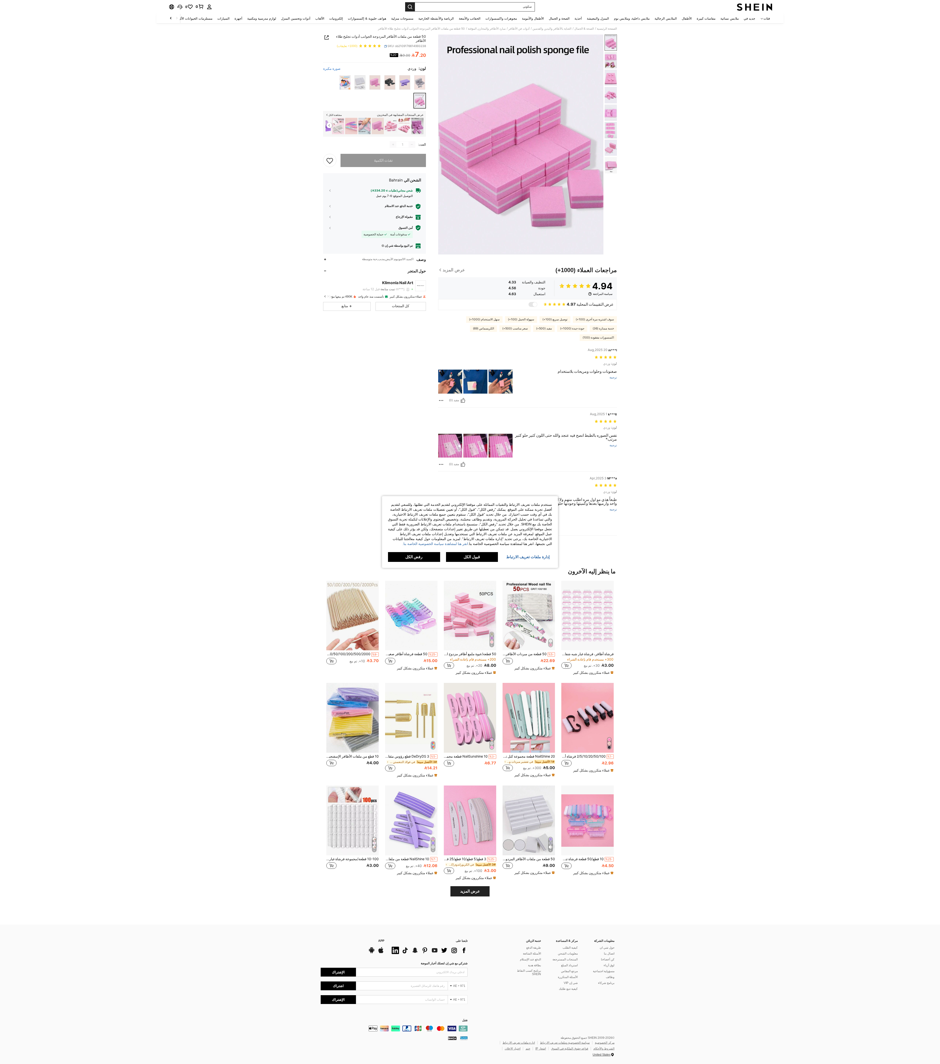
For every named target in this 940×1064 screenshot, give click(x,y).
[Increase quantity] (393, 144)
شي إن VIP (571, 983)
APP (381, 941)
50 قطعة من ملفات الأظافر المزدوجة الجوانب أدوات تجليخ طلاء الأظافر (529, 859)
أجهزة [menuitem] (238, 18)
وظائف (610, 977)
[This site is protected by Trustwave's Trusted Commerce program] (464, 1038)
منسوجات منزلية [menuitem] (402, 18)
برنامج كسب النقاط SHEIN (529, 972)
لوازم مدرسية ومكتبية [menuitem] (261, 18)
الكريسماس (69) (483, 328)
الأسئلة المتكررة (568, 977)
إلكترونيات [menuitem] (336, 18)
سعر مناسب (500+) (515, 328)
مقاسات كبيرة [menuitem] (706, 18)
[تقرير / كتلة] (441, 400)
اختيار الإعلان (512, 1048)
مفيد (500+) (544, 328)
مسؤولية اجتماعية (603, 971)
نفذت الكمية (383, 160)
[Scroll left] (176, 18)
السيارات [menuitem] (223, 18)
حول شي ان (607, 947)
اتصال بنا (609, 953)
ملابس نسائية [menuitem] (729, 18)
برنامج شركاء (606, 983)
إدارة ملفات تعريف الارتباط (519, 1042)
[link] (200, 7)
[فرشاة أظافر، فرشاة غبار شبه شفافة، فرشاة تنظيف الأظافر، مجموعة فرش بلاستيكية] (587, 616)
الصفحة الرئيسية (607, 28)
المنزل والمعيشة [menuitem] (598, 18)
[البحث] (410, 7)
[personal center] (209, 7)
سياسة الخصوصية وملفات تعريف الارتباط (565, 1042)
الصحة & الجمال (584, 28)
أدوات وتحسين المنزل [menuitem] (295, 18)
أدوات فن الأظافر (518, 28)
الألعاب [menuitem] (319, 18)
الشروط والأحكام (603, 1048)
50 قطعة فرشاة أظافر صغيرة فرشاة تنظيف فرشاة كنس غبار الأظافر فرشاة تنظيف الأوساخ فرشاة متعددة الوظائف (410, 654)
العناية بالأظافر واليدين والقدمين (551, 28)
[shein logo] (754, 7)
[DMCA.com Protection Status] (452, 1038)
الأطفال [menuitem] (687, 18)
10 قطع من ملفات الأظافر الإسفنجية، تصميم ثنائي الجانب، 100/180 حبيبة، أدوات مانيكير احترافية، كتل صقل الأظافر (352, 756)
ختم (528, 1048)
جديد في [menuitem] (749, 18)
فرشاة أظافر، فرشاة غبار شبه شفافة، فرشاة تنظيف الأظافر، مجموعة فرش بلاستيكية (587, 654)
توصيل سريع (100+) (554, 319)
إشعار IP (540, 1048)
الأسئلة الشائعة (532, 953)
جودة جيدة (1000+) (572, 328)
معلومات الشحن (568, 953)
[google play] (371, 952)
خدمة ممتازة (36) (603, 328)
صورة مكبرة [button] (332, 69)
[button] (180, 7)
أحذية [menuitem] (578, 18)
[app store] (380, 952)
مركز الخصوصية (604, 1042)
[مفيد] (463, 400)
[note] (593, 672)
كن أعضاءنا (607, 959)
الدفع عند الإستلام (530, 959)
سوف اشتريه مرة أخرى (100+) (595, 319)
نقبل (465, 1020)
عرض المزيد (470, 891)
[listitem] (417, 126)
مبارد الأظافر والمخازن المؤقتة (486, 28)
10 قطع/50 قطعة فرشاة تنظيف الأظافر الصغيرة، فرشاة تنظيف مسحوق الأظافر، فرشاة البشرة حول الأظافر (587, 859)
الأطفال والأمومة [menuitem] (533, 18)
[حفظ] (329, 160)
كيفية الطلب (570, 947)
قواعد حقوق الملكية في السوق (569, 1048)
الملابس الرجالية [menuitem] (666, 18)
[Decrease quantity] (412, 144)
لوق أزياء (609, 965)
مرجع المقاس (569, 971)
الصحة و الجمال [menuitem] (559, 18)
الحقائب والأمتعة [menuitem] (470, 18)
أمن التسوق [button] (406, 228)
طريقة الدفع (533, 947)
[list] (428, 950)
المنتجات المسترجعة (565, 959)
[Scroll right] (171, 18)
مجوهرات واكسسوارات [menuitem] (501, 18)
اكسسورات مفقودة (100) (598, 337)
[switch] (533, 304)
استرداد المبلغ (569, 965)
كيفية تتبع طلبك (568, 989)
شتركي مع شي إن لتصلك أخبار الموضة (444, 963)
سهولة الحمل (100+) (521, 319)
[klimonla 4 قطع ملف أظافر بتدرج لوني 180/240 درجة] (351, 126)
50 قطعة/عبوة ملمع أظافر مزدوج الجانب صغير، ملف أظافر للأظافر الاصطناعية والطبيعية (470, 654)
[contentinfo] (394, 1028)
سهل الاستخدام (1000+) (484, 319)
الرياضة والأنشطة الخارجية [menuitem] (436, 18)
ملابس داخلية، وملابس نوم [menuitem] (632, 18)
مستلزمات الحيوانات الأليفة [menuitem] (194, 18)
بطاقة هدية (534, 965)
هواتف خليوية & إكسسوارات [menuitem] (367, 18)
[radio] (419, 82)
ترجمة (613, 377)
